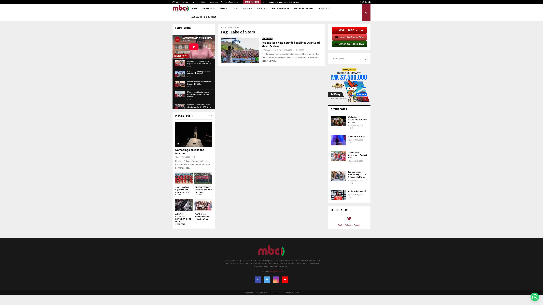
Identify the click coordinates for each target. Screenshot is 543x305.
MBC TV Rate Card (303, 8)
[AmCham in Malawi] (338, 140)
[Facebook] (258, 279)
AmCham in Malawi (357, 136)
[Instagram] (276, 279)
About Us (207, 8)
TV (233, 8)
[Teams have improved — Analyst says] (338, 156)
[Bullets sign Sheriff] (338, 195)
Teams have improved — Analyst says (284, 2)
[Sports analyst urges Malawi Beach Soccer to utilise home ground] (184, 178)
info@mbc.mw (276, 271)
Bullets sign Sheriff (357, 191)
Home (194, 8)
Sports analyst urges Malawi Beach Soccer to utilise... (182, 191)
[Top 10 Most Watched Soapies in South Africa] (203, 205)
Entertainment (267, 38)
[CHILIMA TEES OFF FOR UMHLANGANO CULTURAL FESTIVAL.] (203, 178)
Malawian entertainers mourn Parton (357, 120)
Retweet (348, 225)
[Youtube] (285, 279)
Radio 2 (261, 8)
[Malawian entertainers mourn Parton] (338, 121)
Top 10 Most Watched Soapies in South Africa (202, 216)
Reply (340, 225)
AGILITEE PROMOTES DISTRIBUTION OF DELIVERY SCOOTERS (183, 219)
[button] (535, 297)
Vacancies (214, 2)
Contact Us (324, 8)
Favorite (357, 225)
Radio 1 (246, 8)
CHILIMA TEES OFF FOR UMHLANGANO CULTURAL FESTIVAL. (203, 191)
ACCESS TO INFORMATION (203, 17)
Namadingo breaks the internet (189, 152)
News (222, 8)
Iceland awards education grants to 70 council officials (357, 174)
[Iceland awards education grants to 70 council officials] (338, 176)
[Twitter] (267, 279)
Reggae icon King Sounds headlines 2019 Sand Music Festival (291, 44)
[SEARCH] (365, 58)
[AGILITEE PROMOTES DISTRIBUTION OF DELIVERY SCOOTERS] (184, 205)
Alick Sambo (268, 50)
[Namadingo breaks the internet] (193, 134)
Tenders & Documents (229, 2)
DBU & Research (280, 8)
